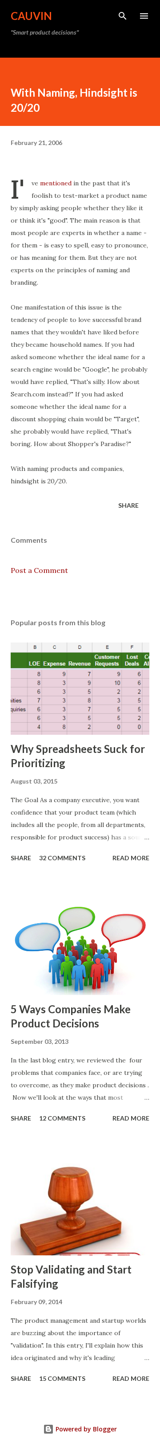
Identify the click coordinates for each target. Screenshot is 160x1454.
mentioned (56, 183)
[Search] (122, 16)
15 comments (62, 1378)
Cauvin (31, 15)
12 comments (62, 1118)
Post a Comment (39, 570)
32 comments (62, 858)
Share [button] (128, 505)
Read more (130, 858)
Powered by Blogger (85, 1429)
